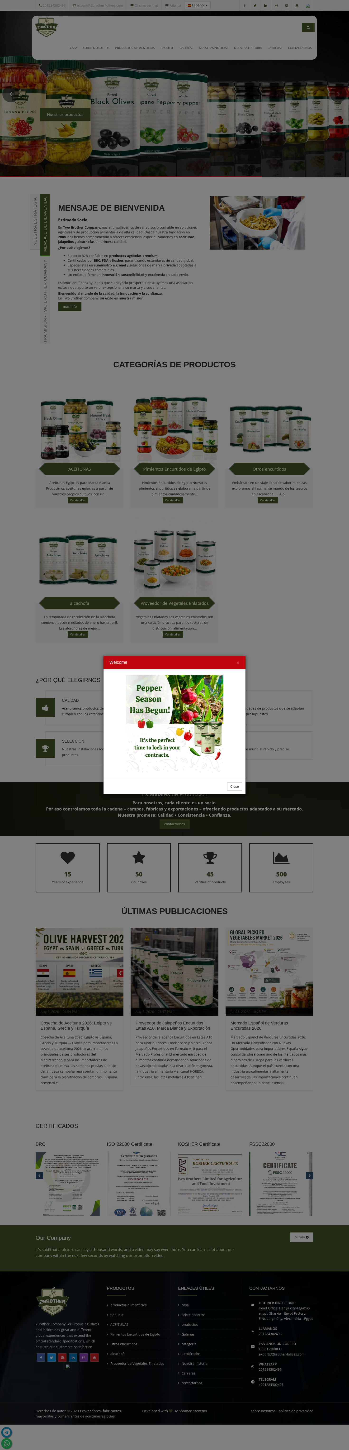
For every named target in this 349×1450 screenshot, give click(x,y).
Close (234, 786)
